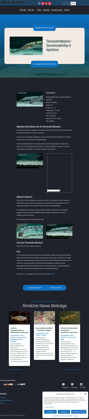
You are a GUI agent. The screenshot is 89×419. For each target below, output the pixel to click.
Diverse (38, 27)
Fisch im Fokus (47, 27)
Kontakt (66, 10)
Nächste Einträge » (73, 369)
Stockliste (46, 10)
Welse (62, 339)
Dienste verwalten (49, 407)
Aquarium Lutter (42, 64)
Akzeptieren (50, 412)
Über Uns (31, 10)
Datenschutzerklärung (66, 415)
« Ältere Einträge (15, 369)
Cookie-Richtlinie (56, 415)
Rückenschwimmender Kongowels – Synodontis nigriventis (69, 330)
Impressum (75, 415)
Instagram (74, 387)
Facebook (65, 387)
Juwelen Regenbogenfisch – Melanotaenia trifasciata (19, 330)
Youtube (83, 387)
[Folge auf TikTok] (49, 3)
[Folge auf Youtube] (46, 3)
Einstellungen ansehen (78, 412)
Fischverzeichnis (56, 10)
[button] (85, 394)
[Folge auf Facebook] (39, 3)
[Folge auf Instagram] (42, 3)
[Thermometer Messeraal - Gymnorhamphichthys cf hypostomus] (30, 106)
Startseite (23, 10)
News (39, 10)
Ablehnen (64, 412)
